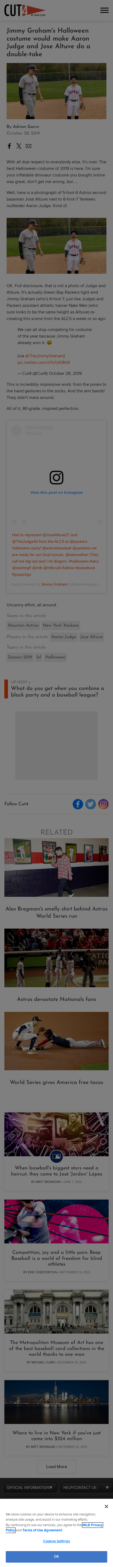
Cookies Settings (56, 1541)
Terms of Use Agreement (42, 1530)
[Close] (106, 1506)
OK (56, 1556)
